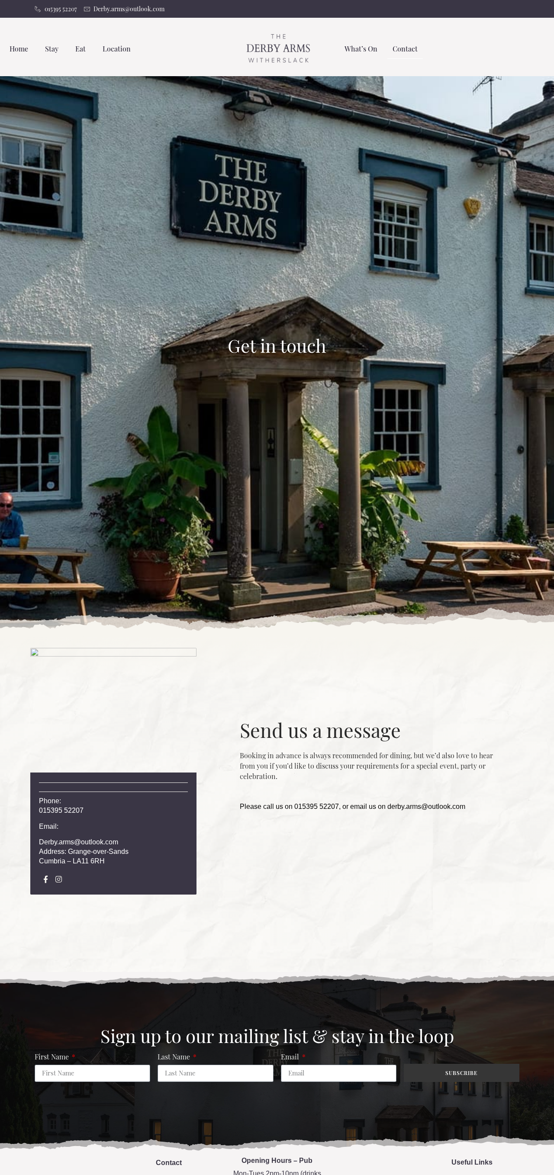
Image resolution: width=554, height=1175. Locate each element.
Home (19, 48)
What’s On (361, 48)
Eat (80, 48)
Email (291, 1057)
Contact (405, 48)
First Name (53, 1057)
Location (117, 48)
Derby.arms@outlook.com (78, 842)
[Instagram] (59, 879)
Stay (51, 48)
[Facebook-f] (45, 879)
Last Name (175, 1057)
